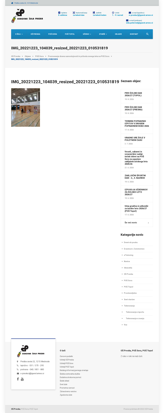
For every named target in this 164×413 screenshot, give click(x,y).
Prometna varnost (67, 388)
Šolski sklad (64, 381)
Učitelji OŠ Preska (67, 360)
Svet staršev (129, 299)
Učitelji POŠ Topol (67, 367)
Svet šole (63, 384)
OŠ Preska (35, 34)
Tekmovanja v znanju (135, 318)
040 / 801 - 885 (37, 369)
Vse (125, 325)
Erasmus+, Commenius (134, 249)
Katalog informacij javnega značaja (74, 370)
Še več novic (131, 222)
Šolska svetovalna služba (70, 374)
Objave (118, 34)
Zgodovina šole (66, 395)
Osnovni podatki (66, 356)
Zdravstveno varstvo (68, 391)
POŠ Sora (52, 34)
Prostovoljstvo (130, 293)
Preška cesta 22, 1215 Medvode (35, 361)
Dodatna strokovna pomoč (70, 377)
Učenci (86, 34)
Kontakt (134, 34)
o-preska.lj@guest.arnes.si (32, 373)
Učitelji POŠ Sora (66, 363)
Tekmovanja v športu (135, 312)
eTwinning (128, 255)
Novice (127, 261)
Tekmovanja (129, 306)
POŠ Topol (70, 34)
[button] (147, 34)
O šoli (18, 34)
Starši (102, 34)
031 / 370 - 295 (37, 365)
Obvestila (128, 268)
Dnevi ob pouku (131, 242)
